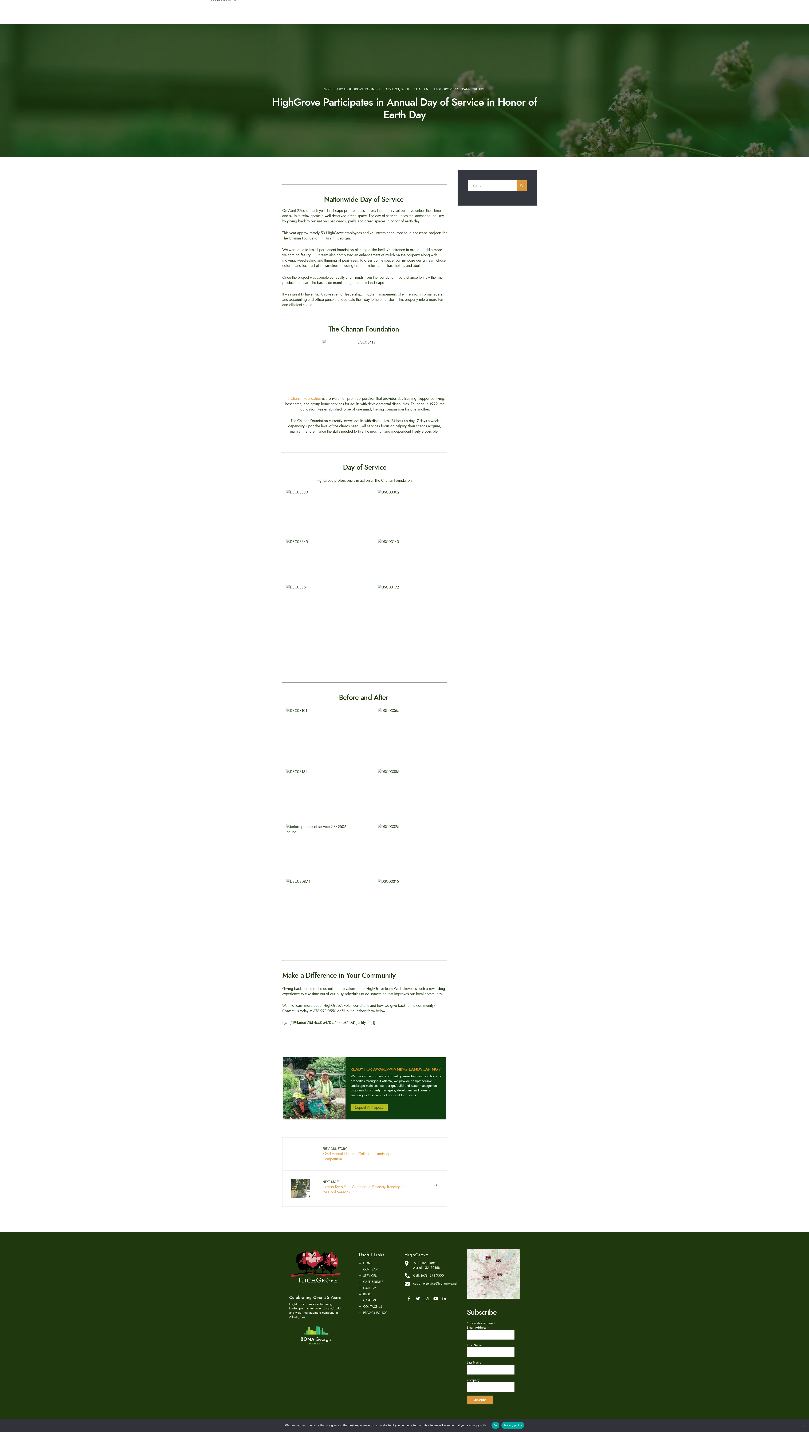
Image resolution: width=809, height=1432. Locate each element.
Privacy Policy (375, 1313)
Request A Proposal (369, 1107)
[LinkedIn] (444, 1298)
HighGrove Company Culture (459, 89)
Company (473, 1380)
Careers (369, 1300)
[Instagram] (426, 1298)
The (287, 398)
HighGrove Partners (362, 89)
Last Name (474, 1362)
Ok (495, 1425)
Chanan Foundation (306, 398)
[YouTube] (435, 1298)
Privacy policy (513, 1425)
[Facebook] (409, 1298)
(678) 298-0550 (432, 1275)
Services (370, 1276)
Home (367, 1263)
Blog (367, 1294)
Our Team (370, 1269)
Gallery (369, 1288)
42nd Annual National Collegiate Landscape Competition (357, 1154)
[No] (804, 1425)
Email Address (478, 1327)
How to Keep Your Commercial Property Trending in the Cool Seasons (363, 1187)
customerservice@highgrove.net (435, 1283)
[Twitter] (417, 1298)
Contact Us (372, 1307)
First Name (474, 1345)
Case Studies (373, 1282)
